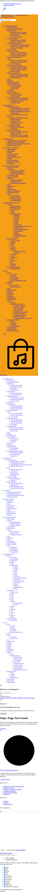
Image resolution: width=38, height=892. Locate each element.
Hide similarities (10, 858)
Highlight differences (11, 860)
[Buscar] (0, 22)
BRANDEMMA (21, 850)
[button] (1, 685)
